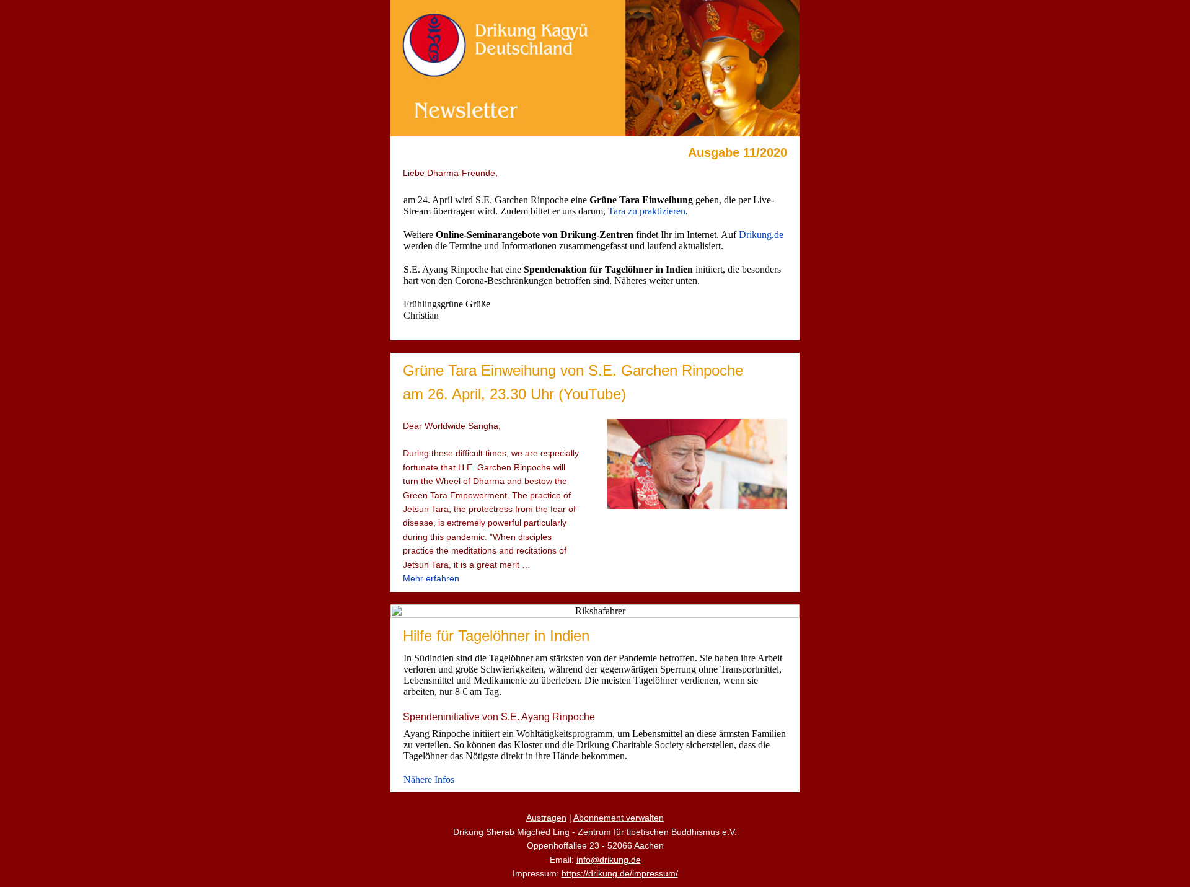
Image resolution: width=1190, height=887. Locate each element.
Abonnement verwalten (618, 818)
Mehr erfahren (431, 578)
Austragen (546, 818)
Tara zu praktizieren (646, 211)
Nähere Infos (428, 779)
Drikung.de (761, 234)
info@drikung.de (608, 860)
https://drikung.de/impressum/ (620, 873)
